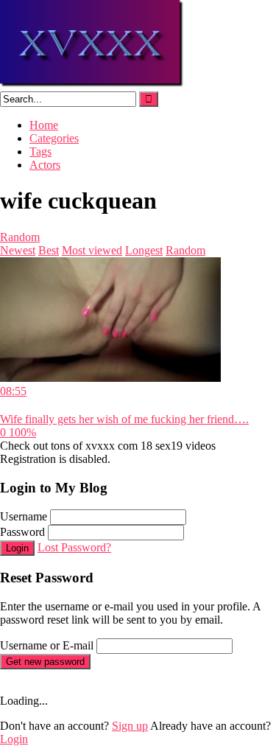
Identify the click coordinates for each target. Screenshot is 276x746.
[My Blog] (92, 84)
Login (17, 548)
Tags (40, 151)
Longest (144, 250)
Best (48, 250)
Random (20, 237)
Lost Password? (74, 547)
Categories (54, 138)
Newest (17, 250)
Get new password (45, 661)
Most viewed (92, 250)
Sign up (130, 725)
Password (22, 532)
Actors (44, 164)
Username (23, 516)
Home (43, 125)
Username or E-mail (46, 645)
